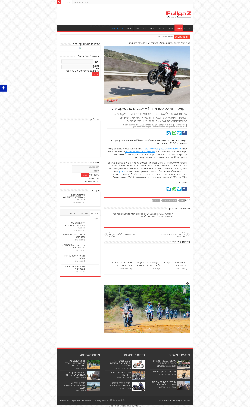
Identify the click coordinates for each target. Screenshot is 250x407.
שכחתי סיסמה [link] (92, 181)
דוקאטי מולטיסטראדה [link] (169, 200)
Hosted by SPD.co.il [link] (83, 400)
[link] (3, 88)
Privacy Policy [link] (101, 400)
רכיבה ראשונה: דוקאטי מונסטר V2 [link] (75, 267)
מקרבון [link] (122, 171)
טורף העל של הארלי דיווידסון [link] (120, 373)
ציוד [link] (144, 28)
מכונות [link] (179, 28)
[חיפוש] (59, 2)
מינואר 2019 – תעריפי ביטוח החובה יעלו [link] (164, 361)
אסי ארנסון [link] (181, 125)
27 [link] (157, 387)
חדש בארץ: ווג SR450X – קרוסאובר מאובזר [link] (73, 246)
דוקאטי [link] (182, 200)
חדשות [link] (177, 43)
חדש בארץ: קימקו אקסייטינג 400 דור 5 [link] (120, 384)
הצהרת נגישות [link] (66, 400)
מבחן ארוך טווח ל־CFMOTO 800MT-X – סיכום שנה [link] (74, 197)
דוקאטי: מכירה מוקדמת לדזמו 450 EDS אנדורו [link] (148, 264)
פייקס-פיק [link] (157, 200)
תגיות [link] (96, 219)
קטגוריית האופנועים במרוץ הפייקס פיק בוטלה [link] (162, 149)
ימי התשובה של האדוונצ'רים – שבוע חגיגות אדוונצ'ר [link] (73, 225)
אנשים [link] (170, 28)
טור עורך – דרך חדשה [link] (164, 371)
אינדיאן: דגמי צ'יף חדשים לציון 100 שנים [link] (173, 234)
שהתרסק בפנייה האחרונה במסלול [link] (140, 151)
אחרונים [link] (94, 213)
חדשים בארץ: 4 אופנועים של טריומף (158, 37)
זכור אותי (93, 175)
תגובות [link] (73, 213)
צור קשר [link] (129, 28)
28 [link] (160, 374)
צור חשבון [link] (94, 178)
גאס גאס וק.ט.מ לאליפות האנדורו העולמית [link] (122, 234)
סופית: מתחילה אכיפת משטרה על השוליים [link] (164, 383)
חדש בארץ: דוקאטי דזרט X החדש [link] (122, 264)
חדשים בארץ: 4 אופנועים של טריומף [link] (75, 373)
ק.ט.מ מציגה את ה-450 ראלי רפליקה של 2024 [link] (120, 363)
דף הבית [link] (187, 28)
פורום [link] (137, 28)
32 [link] (158, 366)
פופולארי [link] (84, 213)
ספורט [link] (152, 28)
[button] (187, 283)
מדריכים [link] (161, 28)
